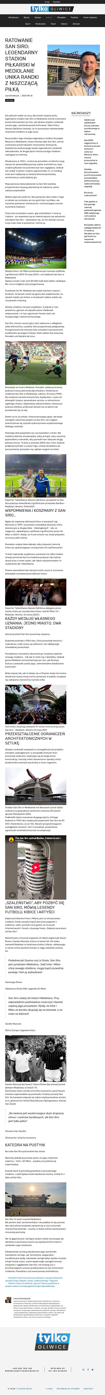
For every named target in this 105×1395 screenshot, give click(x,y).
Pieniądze (61, 17)
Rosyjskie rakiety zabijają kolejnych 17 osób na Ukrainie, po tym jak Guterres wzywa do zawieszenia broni (92, 233)
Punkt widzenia (90, 17)
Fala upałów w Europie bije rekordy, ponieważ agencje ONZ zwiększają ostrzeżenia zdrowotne (92, 210)
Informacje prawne (68, 1389)
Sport (27, 24)
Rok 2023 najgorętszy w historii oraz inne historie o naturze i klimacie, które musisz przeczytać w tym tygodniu (92, 151)
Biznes (27, 17)
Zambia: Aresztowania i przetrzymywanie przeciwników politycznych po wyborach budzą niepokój (92, 178)
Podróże (74, 17)
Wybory (64, 24)
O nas (47, 2)
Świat (53, 24)
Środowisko (40, 24)
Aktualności (13, 17)
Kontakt (56, 2)
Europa (38, 17)
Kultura (49, 17)
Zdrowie (76, 24)
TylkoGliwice (24, 1389)
